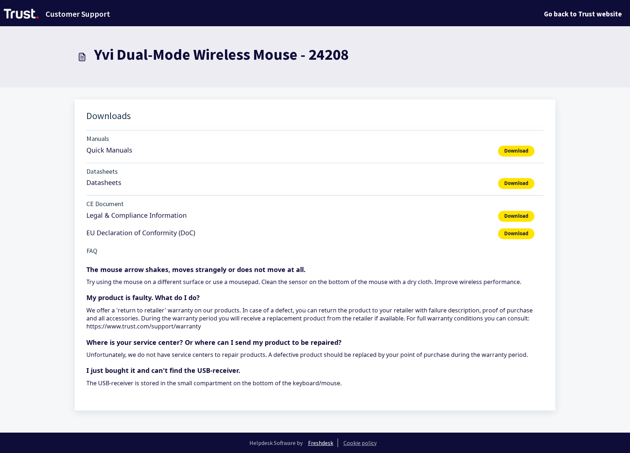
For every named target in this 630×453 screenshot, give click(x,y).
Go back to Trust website (583, 13)
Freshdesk (320, 442)
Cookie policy (360, 442)
